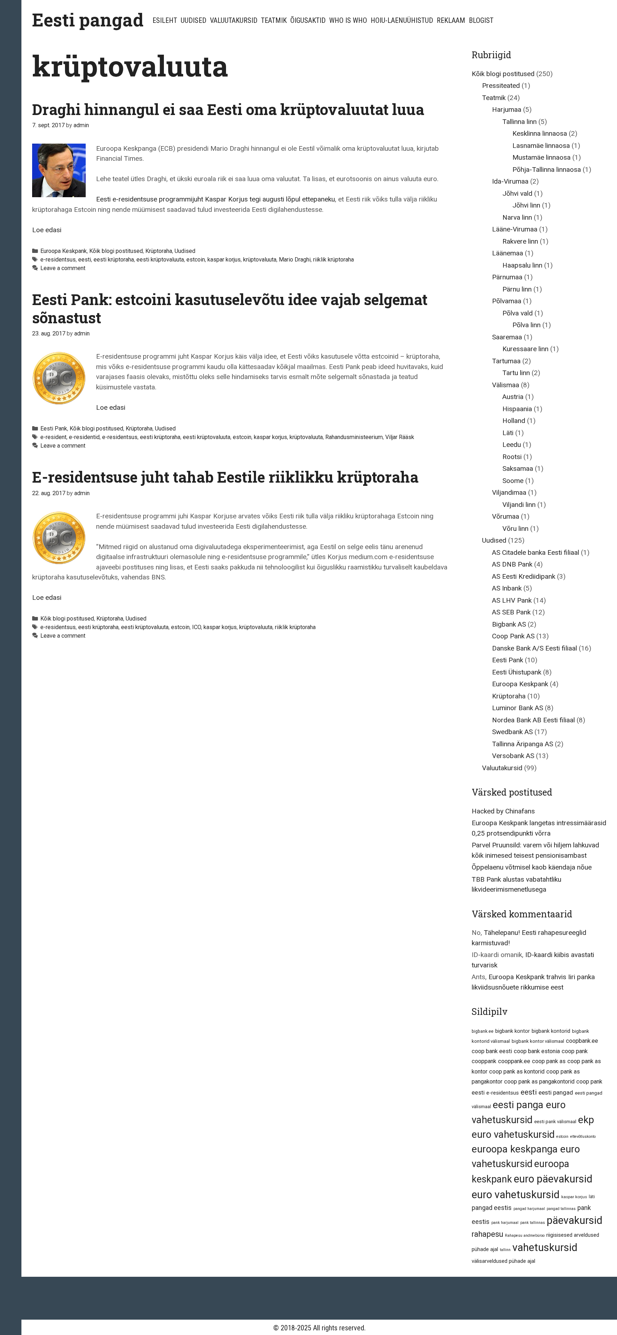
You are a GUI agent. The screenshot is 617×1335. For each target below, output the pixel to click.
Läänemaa (507, 253)
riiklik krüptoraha (333, 259)
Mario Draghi (295, 259)
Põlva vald (517, 313)
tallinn (505, 1249)
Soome (512, 481)
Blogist (481, 20)
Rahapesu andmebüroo (525, 1235)
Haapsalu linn (522, 265)
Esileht (164, 20)
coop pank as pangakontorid (539, 1081)
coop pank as (549, 1061)
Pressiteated (501, 85)
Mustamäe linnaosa (541, 157)
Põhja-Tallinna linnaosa (546, 169)
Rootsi (512, 457)
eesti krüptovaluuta (160, 259)
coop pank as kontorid (517, 1071)
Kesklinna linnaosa (539, 133)
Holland (513, 421)
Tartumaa (506, 361)
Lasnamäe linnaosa (541, 145)
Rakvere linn (520, 241)
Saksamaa (517, 468)
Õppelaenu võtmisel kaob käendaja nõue (532, 867)
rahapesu (487, 1234)
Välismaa (505, 385)
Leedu (511, 444)
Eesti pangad (88, 19)
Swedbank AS (512, 732)
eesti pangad (555, 1092)
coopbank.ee (582, 1040)
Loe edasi (46, 230)
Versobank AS (513, 756)
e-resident (53, 437)
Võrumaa (505, 516)
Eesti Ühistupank (516, 672)
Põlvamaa (506, 301)
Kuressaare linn (525, 349)
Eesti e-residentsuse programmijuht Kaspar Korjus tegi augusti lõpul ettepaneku (215, 199)
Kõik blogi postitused (116, 251)
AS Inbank (507, 588)
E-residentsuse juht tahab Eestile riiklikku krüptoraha (225, 477)
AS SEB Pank (511, 612)
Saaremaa (507, 337)
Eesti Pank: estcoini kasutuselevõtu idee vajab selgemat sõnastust (229, 308)
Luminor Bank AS (517, 708)
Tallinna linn (519, 122)
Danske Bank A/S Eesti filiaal (534, 648)
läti (592, 1196)
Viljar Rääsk (399, 437)
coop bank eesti (492, 1051)
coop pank (575, 1051)
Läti (507, 433)
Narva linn (517, 217)
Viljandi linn (519, 504)
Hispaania (517, 409)
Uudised (193, 20)
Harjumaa (506, 109)
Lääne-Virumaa (514, 229)
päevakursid (574, 1220)
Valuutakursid (233, 20)
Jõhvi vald (517, 193)
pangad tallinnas (561, 1208)
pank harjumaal (504, 1222)
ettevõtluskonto (583, 1136)
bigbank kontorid (551, 1031)
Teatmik (274, 20)
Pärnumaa (507, 277)
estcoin (195, 259)
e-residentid (84, 437)
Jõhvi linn (526, 205)
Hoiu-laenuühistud (402, 20)
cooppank (484, 1061)
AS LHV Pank (512, 600)
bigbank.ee (482, 1031)
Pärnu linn (517, 289)
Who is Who (348, 20)
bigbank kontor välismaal (538, 1041)
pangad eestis (492, 1207)
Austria (512, 397)
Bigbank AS (509, 624)
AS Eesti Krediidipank (523, 576)
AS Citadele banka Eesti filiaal (535, 552)
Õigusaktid (308, 20)
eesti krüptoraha (114, 259)
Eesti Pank (53, 428)
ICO (196, 627)
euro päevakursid (553, 1179)
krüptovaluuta (259, 259)
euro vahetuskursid (516, 1195)
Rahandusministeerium (354, 437)
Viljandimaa (509, 492)
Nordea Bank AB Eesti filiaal (533, 720)
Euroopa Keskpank (63, 251)
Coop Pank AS (513, 636)
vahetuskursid (544, 1247)
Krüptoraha (158, 251)
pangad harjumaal (529, 1208)
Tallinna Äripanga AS (522, 744)
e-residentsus (58, 259)
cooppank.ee (514, 1061)
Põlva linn (526, 325)
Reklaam (451, 20)
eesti (84, 259)
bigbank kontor (512, 1031)
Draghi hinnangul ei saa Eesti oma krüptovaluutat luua (228, 109)
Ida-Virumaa (510, 181)
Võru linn (515, 528)
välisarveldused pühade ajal (503, 1261)
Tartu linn (516, 373)
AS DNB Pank (512, 564)
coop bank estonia (537, 1051)
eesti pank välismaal (555, 1121)
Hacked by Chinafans (503, 811)
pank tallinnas (532, 1222)
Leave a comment (62, 268)
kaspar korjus (224, 259)
